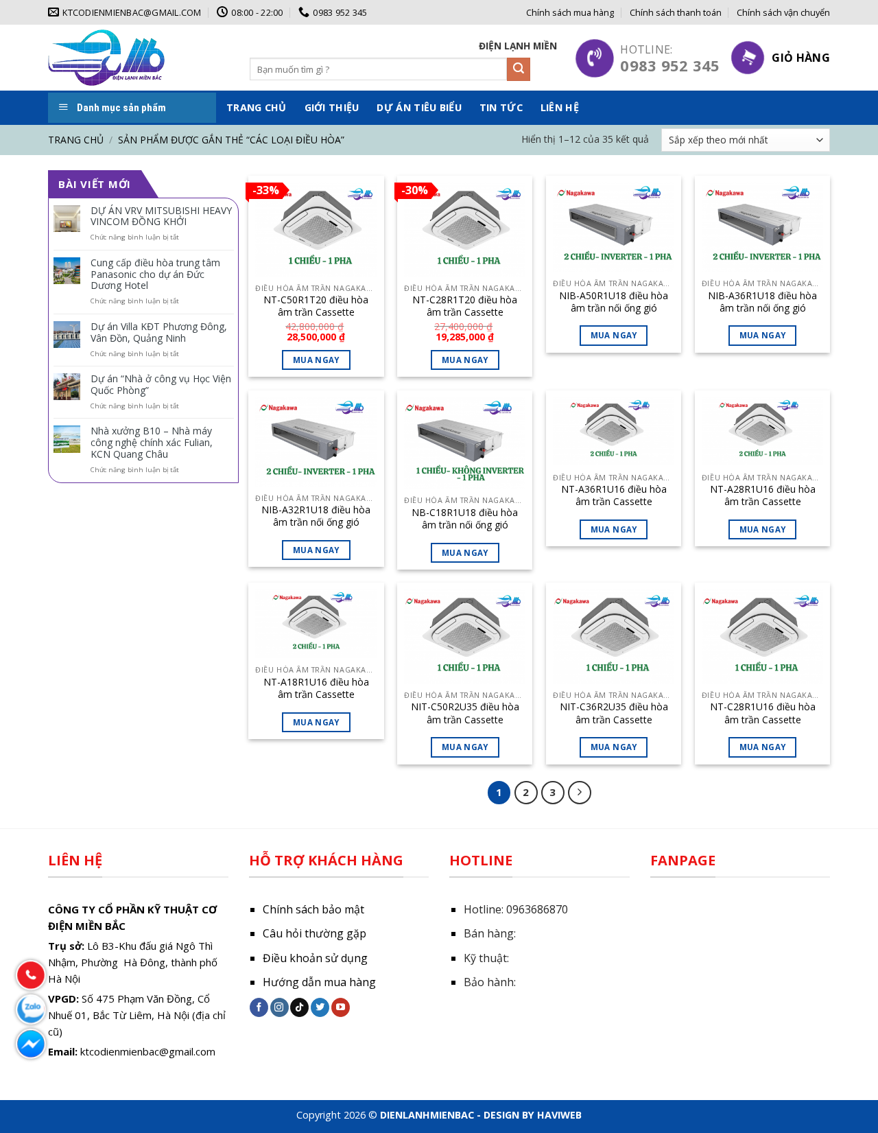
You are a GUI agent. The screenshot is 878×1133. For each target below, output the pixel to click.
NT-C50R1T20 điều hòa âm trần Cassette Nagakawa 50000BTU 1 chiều (316, 306)
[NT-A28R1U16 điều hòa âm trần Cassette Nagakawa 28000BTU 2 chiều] (762, 431)
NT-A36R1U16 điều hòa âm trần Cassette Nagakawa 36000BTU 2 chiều (614, 495)
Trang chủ (256, 107)
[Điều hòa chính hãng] (106, 57)
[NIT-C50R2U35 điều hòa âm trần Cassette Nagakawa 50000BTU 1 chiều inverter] (464, 636)
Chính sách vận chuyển (783, 12)
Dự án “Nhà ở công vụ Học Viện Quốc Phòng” (161, 385)
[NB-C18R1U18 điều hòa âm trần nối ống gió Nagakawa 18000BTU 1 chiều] (464, 443)
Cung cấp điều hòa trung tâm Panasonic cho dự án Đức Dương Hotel (155, 274)
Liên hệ (560, 107)
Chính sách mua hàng (570, 12)
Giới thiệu (332, 107)
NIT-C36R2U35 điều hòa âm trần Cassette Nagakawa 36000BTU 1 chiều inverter (614, 713)
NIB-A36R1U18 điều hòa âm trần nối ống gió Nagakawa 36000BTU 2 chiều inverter (762, 302)
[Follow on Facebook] (259, 1007)
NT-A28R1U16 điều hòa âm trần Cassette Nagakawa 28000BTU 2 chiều (763, 495)
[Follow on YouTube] (340, 1007)
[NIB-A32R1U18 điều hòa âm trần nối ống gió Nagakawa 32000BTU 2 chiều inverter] (316, 442)
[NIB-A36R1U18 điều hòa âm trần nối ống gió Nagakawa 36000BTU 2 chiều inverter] (762, 227)
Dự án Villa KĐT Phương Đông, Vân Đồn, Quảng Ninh (159, 332)
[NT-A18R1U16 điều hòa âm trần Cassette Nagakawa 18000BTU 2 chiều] (316, 623)
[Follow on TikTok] (299, 1007)
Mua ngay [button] (316, 360)
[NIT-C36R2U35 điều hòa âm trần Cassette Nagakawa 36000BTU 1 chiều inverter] (613, 636)
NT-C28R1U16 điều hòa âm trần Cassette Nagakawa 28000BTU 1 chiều (763, 713)
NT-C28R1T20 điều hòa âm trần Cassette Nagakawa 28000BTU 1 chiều (465, 306)
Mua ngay (614, 335)
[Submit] (518, 69)
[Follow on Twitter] (320, 1007)
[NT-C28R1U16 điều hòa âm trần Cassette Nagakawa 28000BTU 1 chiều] (762, 636)
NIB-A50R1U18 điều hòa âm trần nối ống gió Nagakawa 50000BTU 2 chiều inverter (613, 302)
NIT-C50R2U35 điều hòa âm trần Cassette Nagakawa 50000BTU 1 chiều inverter (465, 713)
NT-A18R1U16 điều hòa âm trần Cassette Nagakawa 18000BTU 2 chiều (316, 688)
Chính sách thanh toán (676, 12)
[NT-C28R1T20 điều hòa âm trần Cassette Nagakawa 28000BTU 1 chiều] (464, 230)
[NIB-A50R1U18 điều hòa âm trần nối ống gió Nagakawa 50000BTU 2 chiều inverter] (613, 227)
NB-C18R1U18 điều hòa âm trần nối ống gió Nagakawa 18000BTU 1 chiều (465, 518)
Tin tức (501, 107)
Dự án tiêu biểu (419, 107)
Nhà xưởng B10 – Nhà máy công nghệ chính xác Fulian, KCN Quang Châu (152, 442)
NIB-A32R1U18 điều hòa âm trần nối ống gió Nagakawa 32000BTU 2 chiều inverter (315, 516)
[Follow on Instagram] (279, 1007)
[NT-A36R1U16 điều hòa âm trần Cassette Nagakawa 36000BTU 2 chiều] (613, 431)
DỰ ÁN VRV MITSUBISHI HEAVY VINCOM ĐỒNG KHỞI (161, 217)
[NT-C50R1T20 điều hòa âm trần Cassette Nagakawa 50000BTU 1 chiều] (316, 230)
